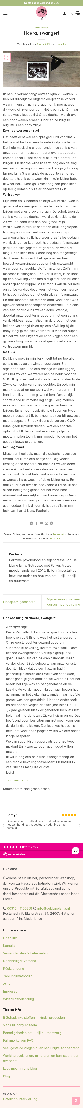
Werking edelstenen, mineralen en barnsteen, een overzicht (41, 1058)
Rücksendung (13, 969)
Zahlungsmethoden (17, 976)
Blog (6, 1076)
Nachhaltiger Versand (19, 961)
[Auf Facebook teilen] (36, 523)
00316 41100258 (19, 908)
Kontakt (9, 946)
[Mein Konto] (65, 13)
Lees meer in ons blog (20, 1068)
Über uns (10, 938)
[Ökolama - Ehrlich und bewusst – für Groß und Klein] (41, 13)
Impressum (11, 991)
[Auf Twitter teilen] (41, 523)
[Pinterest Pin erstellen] (51, 523)
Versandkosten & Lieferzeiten (25, 953)
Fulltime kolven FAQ (18, 1040)
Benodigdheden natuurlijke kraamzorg (32, 1033)
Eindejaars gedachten (19, 602)
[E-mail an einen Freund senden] (46, 523)
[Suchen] (71, 13)
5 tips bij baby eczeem (20, 1025)
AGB (6, 984)
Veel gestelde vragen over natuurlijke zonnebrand (41, 1048)
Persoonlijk (41, 27)
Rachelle (61, 44)
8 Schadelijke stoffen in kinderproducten (34, 1017)
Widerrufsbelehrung (18, 999)
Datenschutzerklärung (20, 1099)
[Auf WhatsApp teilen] (31, 523)
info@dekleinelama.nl (53, 908)
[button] (5, 13)
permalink (55, 538)
